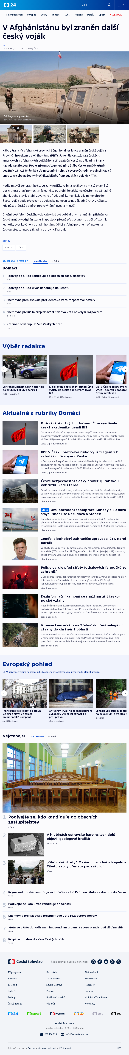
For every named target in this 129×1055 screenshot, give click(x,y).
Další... (91, 14)
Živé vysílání (91, 972)
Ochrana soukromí (47, 1048)
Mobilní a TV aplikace (96, 997)
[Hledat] (109, 5)
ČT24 (21, 247)
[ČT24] (10, 5)
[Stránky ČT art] (98, 1013)
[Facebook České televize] (99, 961)
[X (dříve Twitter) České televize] (112, 961)
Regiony (78, 14)
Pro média (51, 972)
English (31, 1048)
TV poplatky (52, 978)
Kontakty (90, 1003)
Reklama (12, 978)
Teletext (12, 984)
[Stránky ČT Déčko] (79, 1013)
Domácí (55, 14)
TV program (14, 972)
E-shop (12, 997)
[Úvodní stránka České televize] (25, 961)
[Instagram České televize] (93, 961)
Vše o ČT (50, 1003)
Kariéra (89, 991)
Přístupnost (65, 1048)
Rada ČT (12, 991)
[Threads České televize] (118, 961)
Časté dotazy (15, 1003)
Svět (67, 14)
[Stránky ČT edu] (116, 1013)
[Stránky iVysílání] (57, 1013)
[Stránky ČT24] (13, 1013)
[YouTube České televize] (106, 961)
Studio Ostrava (54, 984)
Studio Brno (91, 978)
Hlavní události (14, 14)
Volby (44, 14)
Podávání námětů (55, 997)
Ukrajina (31, 14)
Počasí (49, 991)
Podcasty (90, 984)
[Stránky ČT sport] (34, 1013)
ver (4, 45)
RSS (119, 1048)
